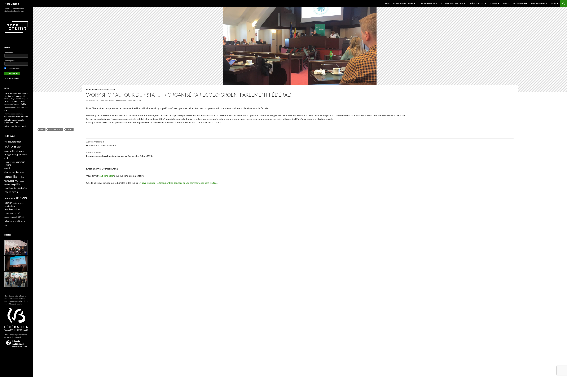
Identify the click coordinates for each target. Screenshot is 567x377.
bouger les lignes (12, 154)
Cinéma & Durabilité (477, 3)
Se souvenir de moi (13, 68)
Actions (493, 3)
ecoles (21, 177)
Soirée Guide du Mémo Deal (15, 126)
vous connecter (106, 175)
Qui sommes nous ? (427, 3)
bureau (24, 155)
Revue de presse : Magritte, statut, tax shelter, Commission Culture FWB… (119, 154)
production (9, 206)
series (21, 216)
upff (6, 225)
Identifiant (8, 53)
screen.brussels (10, 217)
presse (20, 203)
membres (11, 192)
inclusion (22, 181)
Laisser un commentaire (129, 100)
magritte (15, 184)
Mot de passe (9, 61)
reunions (10, 213)
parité (15, 203)
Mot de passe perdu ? (12, 78)
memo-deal (10, 198)
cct (6, 158)
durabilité (11, 176)
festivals (8, 180)
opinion (8, 202)
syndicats (19, 221)
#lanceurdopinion (12, 141)
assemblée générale (14, 150)
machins (7, 184)
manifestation (10, 188)
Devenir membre (520, 3)
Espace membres (538, 3)
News (387, 3)
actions (10, 146)
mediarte (22, 187)
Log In (553, 3)
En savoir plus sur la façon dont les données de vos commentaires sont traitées (178, 182)
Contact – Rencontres (403, 3)
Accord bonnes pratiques (452, 3)
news (89, 90)
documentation (14, 172)
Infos (505, 3)
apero (19, 147)
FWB (15, 180)
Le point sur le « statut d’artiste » (101, 144)
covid (7, 168)
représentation (100, 90)
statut (112, 90)
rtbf (17, 213)
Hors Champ (11, 3)
